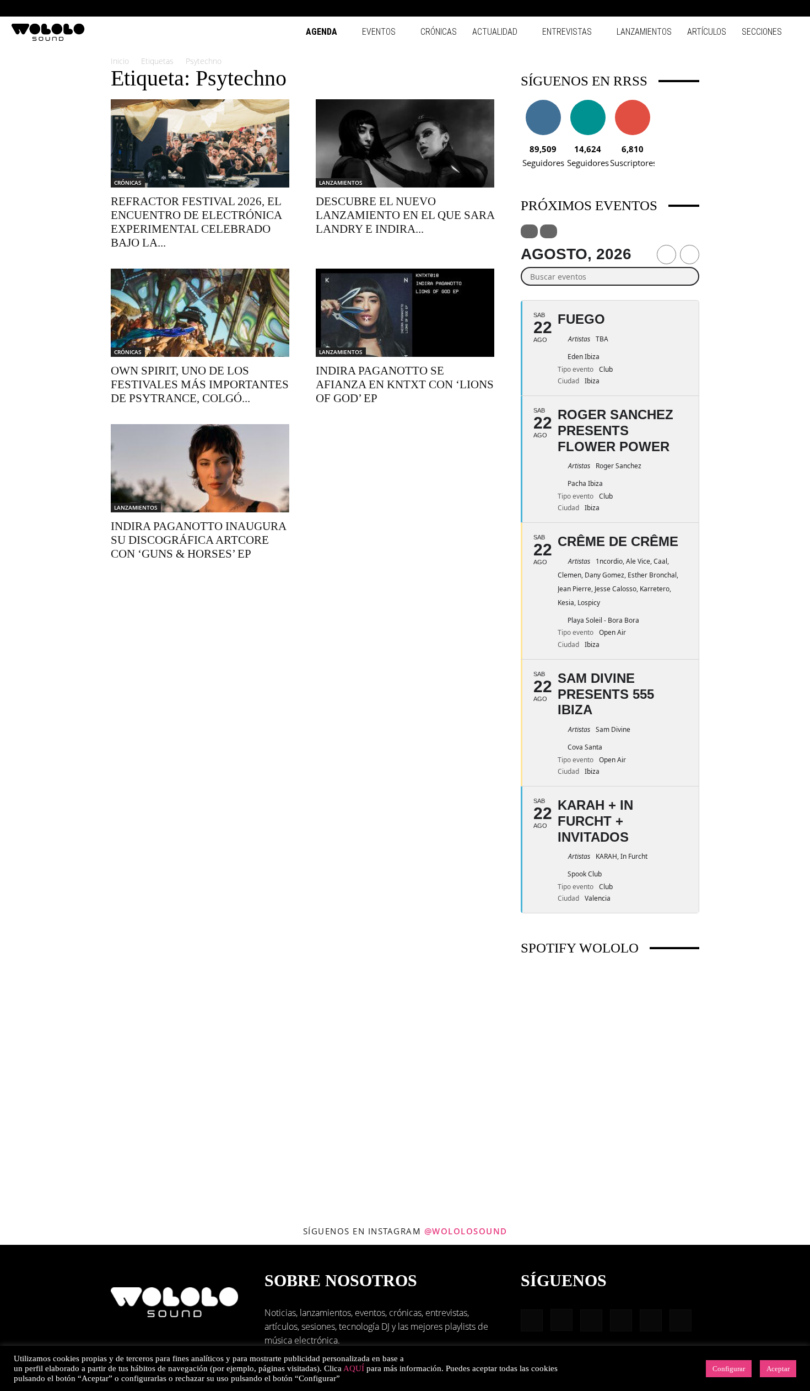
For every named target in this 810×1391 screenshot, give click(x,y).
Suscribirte (632, 104)
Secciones (762, 31)
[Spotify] (754, 8)
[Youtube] (790, 8)
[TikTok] (772, 8)
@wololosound (465, 1231)
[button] (683, 8)
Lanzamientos (644, 31)
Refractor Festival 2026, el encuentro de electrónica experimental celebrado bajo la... (196, 222)
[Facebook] (700, 8)
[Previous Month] (666, 254)
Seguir (543, 104)
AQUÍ (353, 1368)
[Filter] (529, 231)
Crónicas (438, 31)
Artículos (706, 31)
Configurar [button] (728, 1369)
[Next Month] (689, 254)
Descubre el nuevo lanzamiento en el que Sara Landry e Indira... (405, 215)
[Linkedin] (736, 8)
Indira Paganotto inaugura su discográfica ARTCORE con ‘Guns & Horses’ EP (198, 540)
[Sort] (548, 231)
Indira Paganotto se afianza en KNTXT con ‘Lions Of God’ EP (405, 384)
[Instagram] (718, 8)
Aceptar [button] (778, 1369)
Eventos (379, 31)
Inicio (120, 61)
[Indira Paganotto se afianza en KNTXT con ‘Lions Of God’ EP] (405, 313)
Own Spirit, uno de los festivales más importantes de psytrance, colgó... (200, 384)
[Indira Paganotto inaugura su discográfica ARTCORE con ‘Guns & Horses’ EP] (200, 468)
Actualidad (494, 31)
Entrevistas (567, 31)
